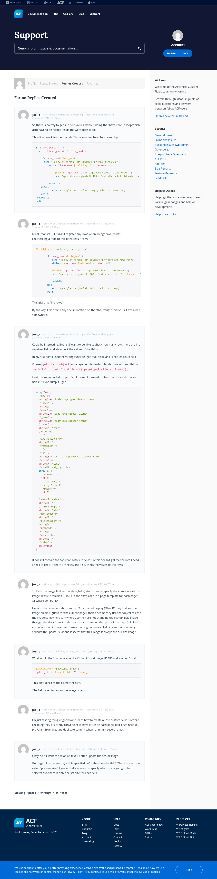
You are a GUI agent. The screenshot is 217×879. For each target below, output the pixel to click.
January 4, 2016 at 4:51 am (47, 713)
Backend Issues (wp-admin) (172, 145)
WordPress (151, 829)
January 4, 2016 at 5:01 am (102, 651)
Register (171, 53)
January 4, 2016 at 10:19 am (48, 337)
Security (117, 845)
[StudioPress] (76, 2)
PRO (55, 13)
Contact (117, 837)
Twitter (149, 837)
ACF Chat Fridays (154, 824)
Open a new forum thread (171, 116)
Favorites (92, 83)
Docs (116, 824)
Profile (32, 83)
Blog (81, 13)
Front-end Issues (165, 140)
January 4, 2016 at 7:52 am (102, 584)
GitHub (148, 833)
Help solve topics (165, 214)
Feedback (161, 178)
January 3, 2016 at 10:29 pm (103, 749)
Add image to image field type (70, 584)
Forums (117, 833)
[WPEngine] (13, 2)
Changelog (88, 841)
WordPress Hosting (187, 824)
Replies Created (72, 83)
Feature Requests (166, 173)
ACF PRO (160, 159)
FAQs (116, 829)
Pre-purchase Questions (170, 154)
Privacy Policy (75, 871)
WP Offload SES (185, 837)
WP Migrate (182, 829)
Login (186, 53)
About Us (87, 829)
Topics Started (49, 83)
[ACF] (60, 2)
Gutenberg (162, 149)
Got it (189, 870)
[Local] (47, 2)
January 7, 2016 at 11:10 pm (48, 118)
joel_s (36, 115)
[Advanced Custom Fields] (18, 14)
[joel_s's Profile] (19, 83)
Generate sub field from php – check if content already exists (85, 114)
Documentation (38, 13)
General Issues (164, 135)
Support (95, 13)
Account (86, 837)
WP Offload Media (186, 833)
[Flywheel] (32, 2)
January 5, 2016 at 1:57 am (47, 227)
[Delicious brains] (91, 2)
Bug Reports (163, 168)
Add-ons (68, 13)
